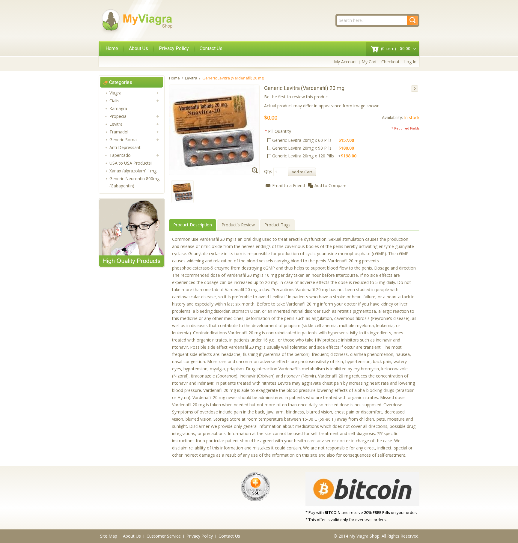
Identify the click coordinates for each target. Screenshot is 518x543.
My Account (345, 61)
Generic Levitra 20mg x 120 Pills (314, 156)
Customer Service (164, 536)
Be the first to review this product (296, 97)
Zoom (255, 171)
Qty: (268, 171)
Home (112, 48)
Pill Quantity (277, 131)
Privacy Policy (174, 48)
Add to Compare (330, 185)
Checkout (390, 61)
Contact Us (211, 48)
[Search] (412, 20)
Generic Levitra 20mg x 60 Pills (313, 140)
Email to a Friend (288, 185)
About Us (138, 48)
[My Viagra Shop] (136, 21)
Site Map (108, 536)
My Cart (369, 61)
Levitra (191, 78)
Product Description (192, 225)
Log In (410, 61)
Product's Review (238, 225)
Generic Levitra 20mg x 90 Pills (313, 148)
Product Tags (277, 225)
